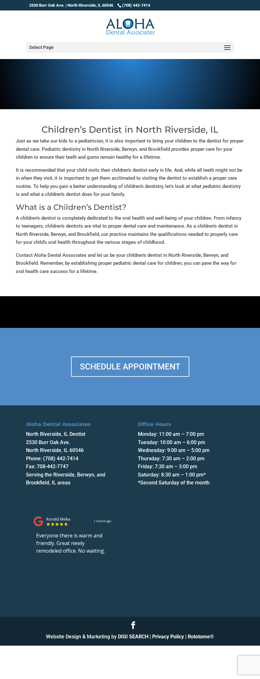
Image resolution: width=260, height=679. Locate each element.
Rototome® (201, 637)
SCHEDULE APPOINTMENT (130, 366)
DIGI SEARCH (133, 637)
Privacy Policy (168, 637)
